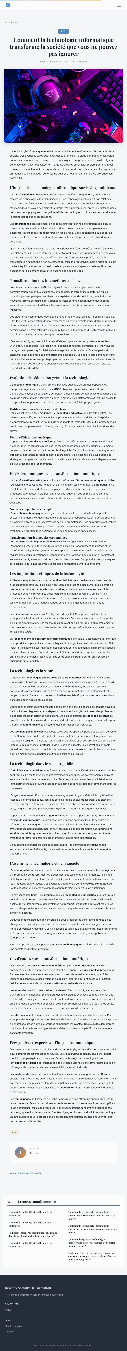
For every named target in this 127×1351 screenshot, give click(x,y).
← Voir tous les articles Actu (26, 1173)
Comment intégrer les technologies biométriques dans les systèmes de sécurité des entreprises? (91, 1243)
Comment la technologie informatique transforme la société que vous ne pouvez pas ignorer (92, 1215)
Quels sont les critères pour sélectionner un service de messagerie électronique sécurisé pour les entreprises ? (92, 1256)
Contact (9, 1331)
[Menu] (119, 5)
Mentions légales (13, 1326)
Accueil (8, 22)
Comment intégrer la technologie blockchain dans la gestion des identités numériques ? (33, 1234)
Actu (17, 22)
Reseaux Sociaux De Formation (28, 1288)
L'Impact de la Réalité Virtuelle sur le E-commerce (30, 1214)
